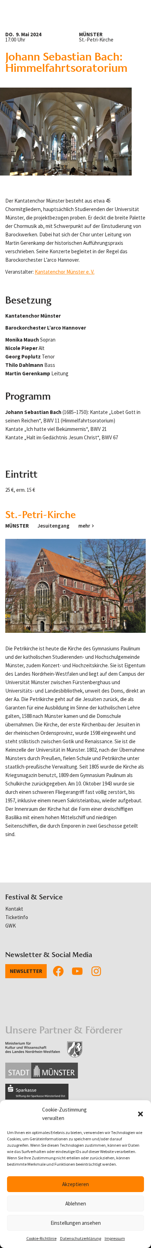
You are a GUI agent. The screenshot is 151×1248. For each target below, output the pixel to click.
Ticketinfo (16, 917)
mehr (84, 525)
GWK (10, 925)
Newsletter (26, 971)
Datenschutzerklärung (80, 1238)
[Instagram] (96, 971)
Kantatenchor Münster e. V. (64, 271)
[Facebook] (58, 971)
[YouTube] (77, 971)
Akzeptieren (75, 1184)
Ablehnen (75, 1203)
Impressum (115, 1238)
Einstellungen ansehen (76, 1223)
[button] (140, 1114)
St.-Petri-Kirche (40, 515)
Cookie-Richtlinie (41, 1238)
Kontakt (14, 908)
